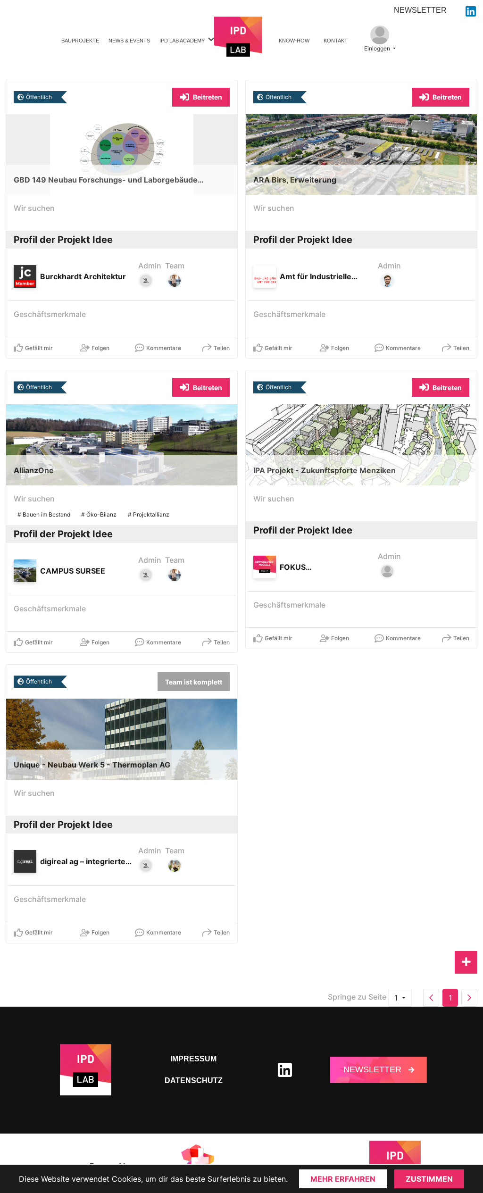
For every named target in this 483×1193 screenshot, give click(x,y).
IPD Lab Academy (182, 40)
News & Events (129, 40)
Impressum (193, 1059)
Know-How (294, 40)
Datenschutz (194, 1080)
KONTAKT (336, 40)
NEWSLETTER (420, 10)
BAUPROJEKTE (80, 40)
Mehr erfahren (342, 1179)
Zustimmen (429, 1179)
